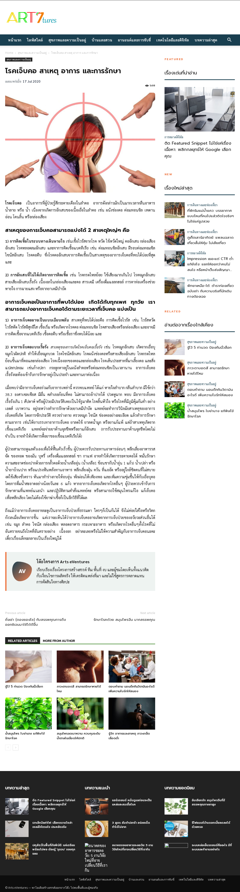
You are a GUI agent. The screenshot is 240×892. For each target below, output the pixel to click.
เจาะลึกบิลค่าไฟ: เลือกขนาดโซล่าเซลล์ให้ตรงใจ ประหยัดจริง (52, 825)
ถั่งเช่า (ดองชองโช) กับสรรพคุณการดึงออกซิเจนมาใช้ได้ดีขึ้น (35, 622)
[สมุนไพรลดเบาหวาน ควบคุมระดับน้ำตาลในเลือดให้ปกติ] (80, 714)
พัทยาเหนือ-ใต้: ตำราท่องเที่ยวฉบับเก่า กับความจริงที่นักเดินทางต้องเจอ (210, 291)
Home (9, 53)
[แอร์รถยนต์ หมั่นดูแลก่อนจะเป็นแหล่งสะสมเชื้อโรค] (96, 806)
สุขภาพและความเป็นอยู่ (67, 40)
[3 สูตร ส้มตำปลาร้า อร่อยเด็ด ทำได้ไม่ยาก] (96, 829)
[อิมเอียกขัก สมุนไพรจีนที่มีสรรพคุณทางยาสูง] (176, 806)
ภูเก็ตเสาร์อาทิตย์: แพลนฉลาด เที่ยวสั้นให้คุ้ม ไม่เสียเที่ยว (210, 240)
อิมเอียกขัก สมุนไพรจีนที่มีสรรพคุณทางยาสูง (208, 802)
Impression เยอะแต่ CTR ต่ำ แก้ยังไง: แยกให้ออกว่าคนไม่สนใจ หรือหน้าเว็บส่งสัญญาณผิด (210, 267)
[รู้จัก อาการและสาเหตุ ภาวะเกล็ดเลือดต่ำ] (132, 714)
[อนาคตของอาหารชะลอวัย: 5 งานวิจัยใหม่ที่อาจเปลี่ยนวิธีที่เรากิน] (96, 858)
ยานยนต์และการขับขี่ (134, 40)
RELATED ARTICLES (22, 640)
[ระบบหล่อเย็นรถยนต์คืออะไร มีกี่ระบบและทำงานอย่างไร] (176, 851)
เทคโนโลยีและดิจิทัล (172, 40)
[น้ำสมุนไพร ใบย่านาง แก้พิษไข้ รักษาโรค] (28, 714)
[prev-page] (8, 747)
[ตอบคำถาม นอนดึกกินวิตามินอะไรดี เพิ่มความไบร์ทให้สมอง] (132, 667)
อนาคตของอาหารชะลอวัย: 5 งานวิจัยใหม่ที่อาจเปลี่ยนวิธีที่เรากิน (132, 847)
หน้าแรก (14, 40)
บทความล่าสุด (206, 40)
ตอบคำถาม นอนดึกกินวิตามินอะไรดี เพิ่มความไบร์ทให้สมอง (131, 688)
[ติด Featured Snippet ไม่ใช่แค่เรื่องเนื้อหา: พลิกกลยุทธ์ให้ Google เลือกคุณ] (17, 806)
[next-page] (16, 747)
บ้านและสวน (102, 40)
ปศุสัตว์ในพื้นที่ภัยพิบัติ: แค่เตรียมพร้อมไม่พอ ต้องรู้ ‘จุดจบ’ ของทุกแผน (53, 849)
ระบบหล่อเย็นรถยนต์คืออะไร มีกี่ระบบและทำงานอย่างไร (212, 847)
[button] (229, 40)
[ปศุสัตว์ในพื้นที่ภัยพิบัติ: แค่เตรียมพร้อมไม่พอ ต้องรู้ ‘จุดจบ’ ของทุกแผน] (17, 851)
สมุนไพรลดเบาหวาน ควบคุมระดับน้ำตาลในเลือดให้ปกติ (78, 735)
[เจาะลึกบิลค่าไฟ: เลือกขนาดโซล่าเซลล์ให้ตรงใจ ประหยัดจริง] (17, 829)
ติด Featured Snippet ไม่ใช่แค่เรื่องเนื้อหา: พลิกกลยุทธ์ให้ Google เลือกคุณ (198, 150)
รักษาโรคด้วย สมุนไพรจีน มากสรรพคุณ (124, 619)
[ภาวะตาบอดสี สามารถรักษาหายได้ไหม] (80, 667)
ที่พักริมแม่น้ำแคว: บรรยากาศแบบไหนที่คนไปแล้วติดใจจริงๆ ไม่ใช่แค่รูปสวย (210, 216)
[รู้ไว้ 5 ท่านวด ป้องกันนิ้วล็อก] (28, 667)
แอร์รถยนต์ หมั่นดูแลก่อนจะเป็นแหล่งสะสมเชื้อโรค (132, 802)
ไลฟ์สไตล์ (35, 40)
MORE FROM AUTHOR (59, 640)
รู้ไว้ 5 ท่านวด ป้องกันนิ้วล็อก (24, 686)
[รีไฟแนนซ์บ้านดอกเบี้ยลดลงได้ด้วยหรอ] (176, 829)
